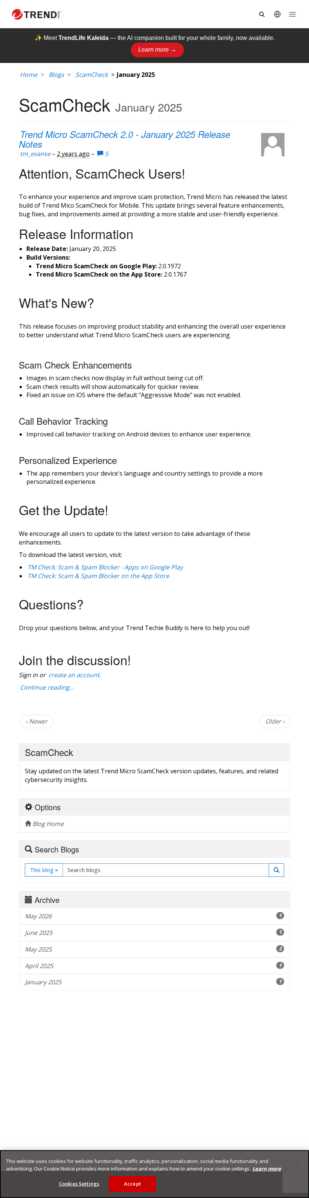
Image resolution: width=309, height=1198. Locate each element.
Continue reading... (47, 687)
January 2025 (153, 982)
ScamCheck (91, 74)
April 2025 (153, 966)
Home (28, 74)
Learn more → (157, 49)
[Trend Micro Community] (36, 14)
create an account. (74, 675)
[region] (154, 1174)
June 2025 (153, 933)
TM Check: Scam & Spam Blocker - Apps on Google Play (105, 567)
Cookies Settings (79, 1183)
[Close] (297, 1162)
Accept (132, 1183)
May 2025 (153, 949)
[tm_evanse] (272, 144)
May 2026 (153, 916)
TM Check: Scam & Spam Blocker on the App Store (98, 576)
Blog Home (47, 824)
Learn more (266, 1168)
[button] (276, 870)
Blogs (56, 74)
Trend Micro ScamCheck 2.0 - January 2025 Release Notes (124, 139)
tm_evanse (35, 154)
